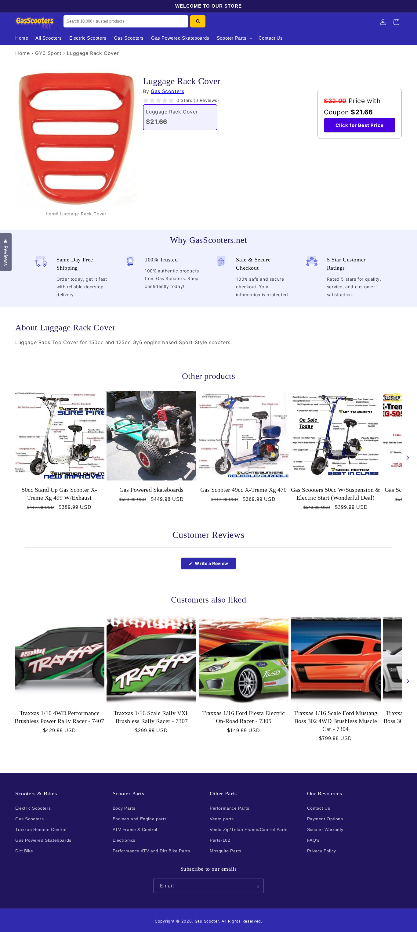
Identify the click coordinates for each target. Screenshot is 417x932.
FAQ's (313, 840)
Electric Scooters (33, 807)
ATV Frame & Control (135, 829)
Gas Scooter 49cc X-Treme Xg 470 (243, 489)
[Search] (197, 21)
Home (22, 53)
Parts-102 (220, 840)
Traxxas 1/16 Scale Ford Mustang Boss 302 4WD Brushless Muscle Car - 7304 (335, 721)
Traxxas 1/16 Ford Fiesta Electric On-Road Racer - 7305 (243, 717)
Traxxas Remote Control (40, 829)
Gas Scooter (207, 921)
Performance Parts (229, 807)
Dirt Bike (24, 850)
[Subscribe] (256, 886)
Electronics (124, 840)
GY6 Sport (48, 53)
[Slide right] (408, 457)
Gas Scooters (167, 91)
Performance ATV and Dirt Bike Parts (151, 850)
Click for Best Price (359, 125)
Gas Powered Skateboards (151, 489)
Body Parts (124, 807)
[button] (234, 38)
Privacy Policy (321, 850)
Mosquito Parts (225, 850)
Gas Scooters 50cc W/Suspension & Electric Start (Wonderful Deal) (335, 493)
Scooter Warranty (325, 829)
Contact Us (318, 807)
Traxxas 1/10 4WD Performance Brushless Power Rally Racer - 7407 (59, 717)
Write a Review (215, 565)
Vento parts (222, 818)
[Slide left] (9, 457)
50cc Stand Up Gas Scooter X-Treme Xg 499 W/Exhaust (59, 493)
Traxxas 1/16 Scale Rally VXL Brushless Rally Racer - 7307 (151, 717)
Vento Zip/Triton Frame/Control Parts (249, 829)
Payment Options (325, 818)
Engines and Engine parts (140, 818)
